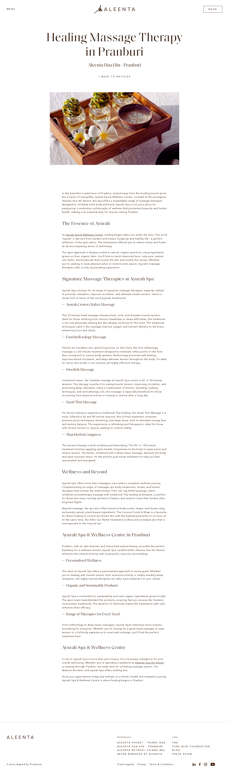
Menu (11, 9)
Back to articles (116, 77)
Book (213, 9)
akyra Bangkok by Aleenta (139, 754)
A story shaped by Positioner (24, 764)
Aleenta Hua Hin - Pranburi (140, 747)
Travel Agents (125, 764)
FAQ (175, 743)
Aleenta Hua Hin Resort (149, 663)
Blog (176, 750)
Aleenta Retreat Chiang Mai (141, 750)
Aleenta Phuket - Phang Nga (141, 743)
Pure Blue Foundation (191, 747)
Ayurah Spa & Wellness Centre (84, 235)
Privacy (141, 764)
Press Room (182, 754)
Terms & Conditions (161, 764)
